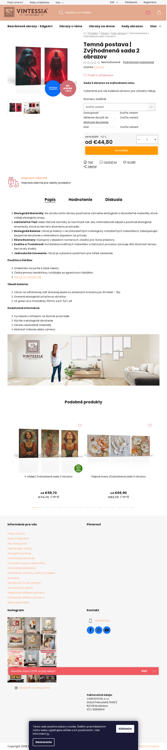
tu (47, 734)
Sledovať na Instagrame (34, 688)
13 (119, 507)
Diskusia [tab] (113, 199)
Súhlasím (125, 729)
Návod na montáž (27, 277)
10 (99, 507)
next (156, 463)
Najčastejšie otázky (20, 548)
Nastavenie (44, 742)
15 (132, 507)
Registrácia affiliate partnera (26, 593)
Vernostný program (20, 588)
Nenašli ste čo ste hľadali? (24, 583)
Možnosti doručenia (96, 122)
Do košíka (121, 150)
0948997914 (102, 621)
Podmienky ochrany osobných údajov (31, 573)
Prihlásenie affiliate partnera (26, 597)
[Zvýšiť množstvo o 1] (155, 139)
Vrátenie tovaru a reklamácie (26, 563)
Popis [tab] (50, 199)
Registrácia (150, 2)
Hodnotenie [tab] (80, 199)
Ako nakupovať (17, 543)
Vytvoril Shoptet (149, 746)
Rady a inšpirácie (39, 2)
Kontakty (13, 578)
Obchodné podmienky (22, 568)
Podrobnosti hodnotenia (138, 62)
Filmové (99, 67)
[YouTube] (107, 630)
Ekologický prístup (19, 553)
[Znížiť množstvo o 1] (139, 139)
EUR (112, 2)
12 (112, 507)
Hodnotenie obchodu (21, 558)
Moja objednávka (18, 602)
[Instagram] (98, 630)
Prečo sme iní (15, 2)
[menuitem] (30, 26)
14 (126, 507)
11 (106, 507)
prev (10, 463)
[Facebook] (90, 630)
